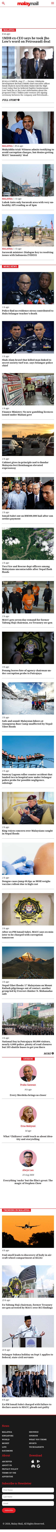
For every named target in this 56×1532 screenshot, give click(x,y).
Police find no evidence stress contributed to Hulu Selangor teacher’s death (27, 312)
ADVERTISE (7, 1477)
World (6, 1440)
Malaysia (7, 146)
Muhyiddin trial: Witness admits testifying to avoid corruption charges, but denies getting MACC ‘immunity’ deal (28, 152)
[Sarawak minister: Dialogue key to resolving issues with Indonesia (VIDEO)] (28, 230)
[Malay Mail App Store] (32, 1463)
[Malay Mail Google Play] (38, 1463)
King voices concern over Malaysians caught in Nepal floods (27, 832)
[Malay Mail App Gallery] (33, 1468)
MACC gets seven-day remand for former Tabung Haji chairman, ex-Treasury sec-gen (27, 621)
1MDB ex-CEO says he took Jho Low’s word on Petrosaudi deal (26, 39)
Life (4, 1447)
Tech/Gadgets (36, 1447)
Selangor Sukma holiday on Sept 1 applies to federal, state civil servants (27, 1356)
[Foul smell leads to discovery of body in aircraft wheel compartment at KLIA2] (28, 1231)
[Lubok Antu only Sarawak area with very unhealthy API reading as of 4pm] (28, 180)
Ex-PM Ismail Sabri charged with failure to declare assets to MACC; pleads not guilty (26, 1406)
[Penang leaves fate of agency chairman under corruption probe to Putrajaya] (28, 648)
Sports (33, 1443)
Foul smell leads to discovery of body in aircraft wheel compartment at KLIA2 (27, 1256)
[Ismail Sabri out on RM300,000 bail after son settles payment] (28, 493)
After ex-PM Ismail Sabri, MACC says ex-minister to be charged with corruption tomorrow (28, 935)
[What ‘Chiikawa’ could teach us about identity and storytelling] (28, 1114)
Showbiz (34, 1432)
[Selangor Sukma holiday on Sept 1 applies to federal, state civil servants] (28, 1331)
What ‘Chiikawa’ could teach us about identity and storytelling (28, 1138)
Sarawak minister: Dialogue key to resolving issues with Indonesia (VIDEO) (27, 253)
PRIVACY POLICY (10, 1469)
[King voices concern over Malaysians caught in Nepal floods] (28, 808)
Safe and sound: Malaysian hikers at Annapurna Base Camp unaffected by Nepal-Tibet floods (27, 724)
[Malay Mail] (28, 5)
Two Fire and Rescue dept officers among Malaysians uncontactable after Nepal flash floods (27, 569)
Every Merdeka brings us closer (28, 1095)
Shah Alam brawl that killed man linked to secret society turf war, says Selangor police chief (27, 363)
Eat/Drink (7, 1451)
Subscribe (9, 1510)
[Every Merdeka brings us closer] (28, 1073)
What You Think (38, 1440)
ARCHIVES (7, 1462)
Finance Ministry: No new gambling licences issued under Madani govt (27, 413)
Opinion (33, 1436)
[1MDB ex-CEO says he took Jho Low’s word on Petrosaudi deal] (28, 62)
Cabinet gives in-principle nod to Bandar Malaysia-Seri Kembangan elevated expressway (25, 465)
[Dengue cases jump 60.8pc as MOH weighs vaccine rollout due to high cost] (28, 859)
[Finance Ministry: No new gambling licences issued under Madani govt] (28, 389)
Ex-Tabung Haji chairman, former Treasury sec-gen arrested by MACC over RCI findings (27, 1306)
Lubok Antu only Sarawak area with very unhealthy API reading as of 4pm (28, 203)
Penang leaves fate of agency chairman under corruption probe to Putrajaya (26, 672)
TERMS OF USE (9, 1473)
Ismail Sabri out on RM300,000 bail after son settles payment (27, 517)
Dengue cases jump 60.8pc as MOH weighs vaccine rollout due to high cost (26, 882)
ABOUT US (7, 1465)
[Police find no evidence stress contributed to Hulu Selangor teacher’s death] (28, 288)
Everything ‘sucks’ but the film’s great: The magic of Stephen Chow (28, 1182)
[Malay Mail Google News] (38, 1468)
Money (5, 1443)
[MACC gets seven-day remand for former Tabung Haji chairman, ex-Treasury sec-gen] (28, 597)
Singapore (7, 1436)
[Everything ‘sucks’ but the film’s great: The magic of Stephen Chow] (28, 1159)
